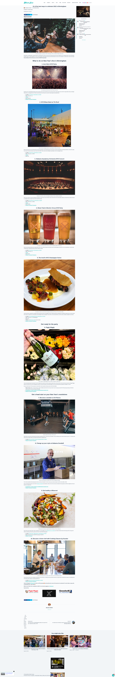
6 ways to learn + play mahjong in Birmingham (80, 648)
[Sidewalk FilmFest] (57, 663)
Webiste (27, 581)
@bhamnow (32, 583)
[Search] (89, 2)
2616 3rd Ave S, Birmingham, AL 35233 (35, 250)
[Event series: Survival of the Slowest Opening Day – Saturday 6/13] (84, 20)
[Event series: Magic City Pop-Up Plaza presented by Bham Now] (84, 33)
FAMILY (60, 2)
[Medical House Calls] (57, 674)
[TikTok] (86, 2)
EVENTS (53, 2)
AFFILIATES (68, 2)
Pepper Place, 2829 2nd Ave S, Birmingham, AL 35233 (37, 533)
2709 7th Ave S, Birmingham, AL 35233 (35, 152)
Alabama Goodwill (40, 483)
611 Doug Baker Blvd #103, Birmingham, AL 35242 (37, 316)
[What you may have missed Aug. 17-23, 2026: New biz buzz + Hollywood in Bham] (57, 641)
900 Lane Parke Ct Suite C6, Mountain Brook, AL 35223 (38, 439)
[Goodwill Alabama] (65, 591)
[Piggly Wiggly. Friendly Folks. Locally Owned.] (32, 591)
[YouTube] (87, 2)
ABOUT (80, 2)
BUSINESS (48, 2)
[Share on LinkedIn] (28, 14)
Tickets (27, 252)
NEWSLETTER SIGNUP (75, 2)
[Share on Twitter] (31, 14)
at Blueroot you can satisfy (51, 530)
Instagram (34, 99)
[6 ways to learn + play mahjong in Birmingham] (80, 641)
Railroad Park (80, 36)
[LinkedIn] (85, 2)
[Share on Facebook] (25, 14)
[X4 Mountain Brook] (49, 593)
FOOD (56, 2)
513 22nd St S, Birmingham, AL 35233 (35, 94)
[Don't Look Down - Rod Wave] (83, 11)
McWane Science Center (82, 23)
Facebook (30, 99)
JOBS (44, 2)
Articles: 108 (49, 609)
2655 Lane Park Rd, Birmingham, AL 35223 (36, 580)
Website (27, 99)
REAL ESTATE (64, 2)
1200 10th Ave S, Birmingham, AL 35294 (35, 200)
